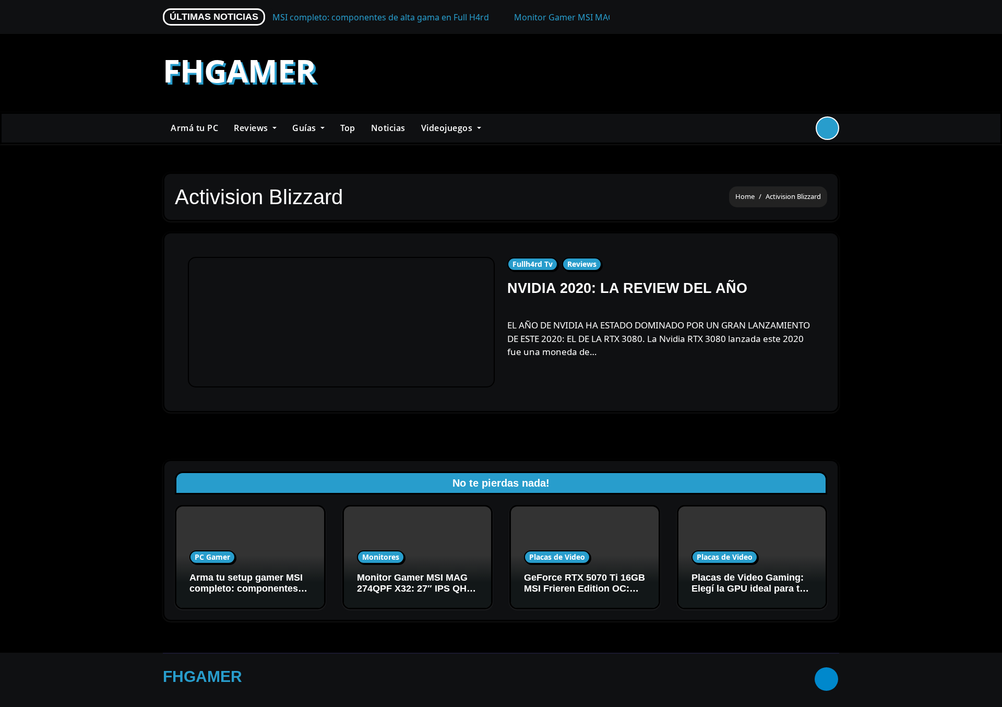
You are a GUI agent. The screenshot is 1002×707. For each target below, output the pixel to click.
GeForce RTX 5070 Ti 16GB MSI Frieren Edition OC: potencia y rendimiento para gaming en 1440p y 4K (584, 594)
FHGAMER (239, 70)
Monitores (380, 557)
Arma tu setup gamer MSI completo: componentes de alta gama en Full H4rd (246, 588)
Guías (305, 128)
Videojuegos (448, 128)
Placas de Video (557, 557)
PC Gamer (212, 557)
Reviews (252, 128)
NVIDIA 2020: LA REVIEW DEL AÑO (627, 288)
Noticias (388, 128)
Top (347, 128)
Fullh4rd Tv (532, 264)
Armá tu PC (194, 128)
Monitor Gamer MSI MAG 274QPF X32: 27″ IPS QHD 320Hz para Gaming (415, 588)
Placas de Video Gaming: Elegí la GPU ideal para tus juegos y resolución (750, 588)
